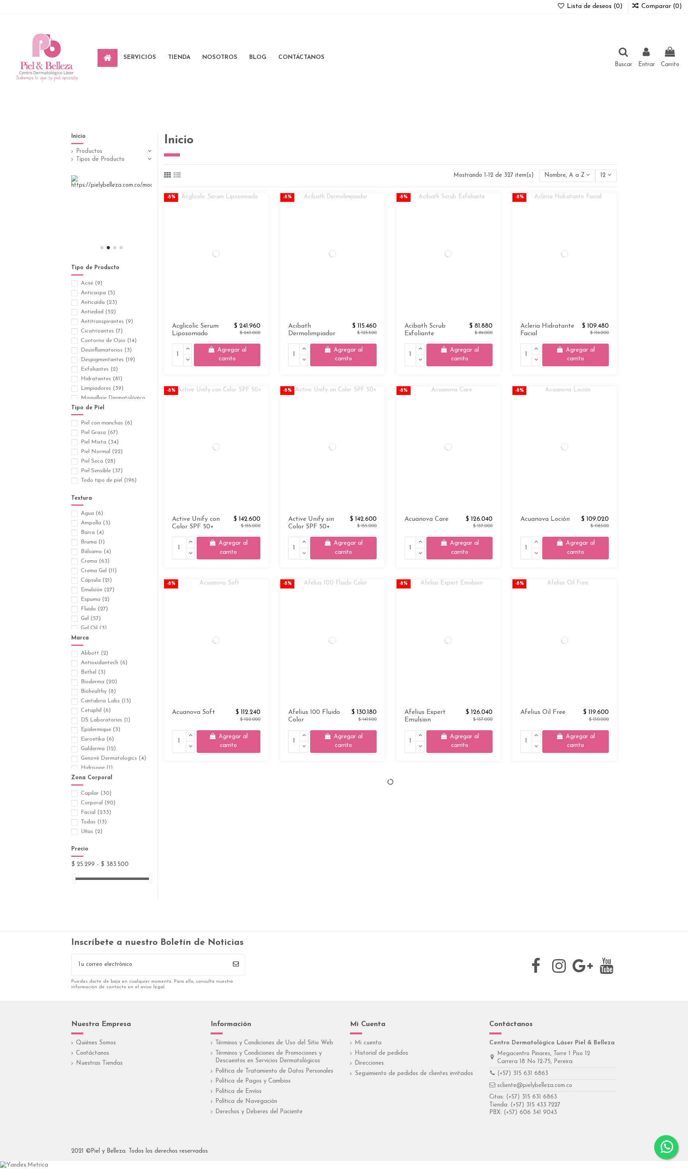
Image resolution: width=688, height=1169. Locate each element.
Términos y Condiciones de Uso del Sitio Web (274, 1043)
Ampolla (95, 523)
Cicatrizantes (102, 331)
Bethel (93, 672)
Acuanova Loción (545, 519)
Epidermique (100, 730)
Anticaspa (98, 293)
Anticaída (99, 302)
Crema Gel (99, 571)
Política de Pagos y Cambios (253, 1081)
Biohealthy (98, 691)
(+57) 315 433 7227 (535, 1105)
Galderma (98, 749)
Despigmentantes (108, 360)
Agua (92, 513)
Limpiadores (102, 388)
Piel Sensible (102, 471)
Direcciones (369, 1063)
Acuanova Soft (193, 712)
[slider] (74, 879)
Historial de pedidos (381, 1053)
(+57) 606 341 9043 (530, 1113)
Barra (92, 533)
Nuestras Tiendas (99, 1063)
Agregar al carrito (231, 354)
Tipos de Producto (100, 159)
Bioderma (99, 682)
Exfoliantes (99, 369)
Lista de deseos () (595, 6)
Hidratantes (101, 379)
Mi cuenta (368, 1043)
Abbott (94, 653)
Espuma (95, 599)
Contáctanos (92, 1053)
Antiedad (98, 312)
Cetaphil (96, 711)
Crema (95, 561)
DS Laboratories (105, 720)
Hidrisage (97, 768)
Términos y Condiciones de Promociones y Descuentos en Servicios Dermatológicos (268, 1057)
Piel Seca (98, 461)
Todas (94, 822)
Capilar (96, 793)
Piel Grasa (99, 433)
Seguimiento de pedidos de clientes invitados (414, 1074)
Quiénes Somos (96, 1043)
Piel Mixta (100, 442)
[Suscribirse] (236, 964)
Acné (91, 283)
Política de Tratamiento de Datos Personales (274, 1071)
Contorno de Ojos (109, 341)
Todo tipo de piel (109, 480)
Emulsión (97, 590)
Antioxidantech (104, 663)
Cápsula (96, 580)
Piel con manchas (106, 423)
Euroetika (97, 739)
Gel (91, 619)
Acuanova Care (426, 519)
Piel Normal (102, 452)
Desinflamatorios (106, 350)
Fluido (94, 609)
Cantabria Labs (106, 701)
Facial (96, 812)
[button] (139, 58)
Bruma (93, 542)
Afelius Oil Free (542, 712)
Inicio (78, 136)
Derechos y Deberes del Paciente (259, 1112)
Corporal (98, 803)
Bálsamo (96, 552)
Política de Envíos (238, 1092)
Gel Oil (94, 628)
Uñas (91, 832)
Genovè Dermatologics (113, 758)
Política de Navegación (246, 1101)
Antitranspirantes (107, 322)
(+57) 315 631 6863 (522, 1074)
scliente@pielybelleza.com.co (534, 1086)
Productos (89, 151)
